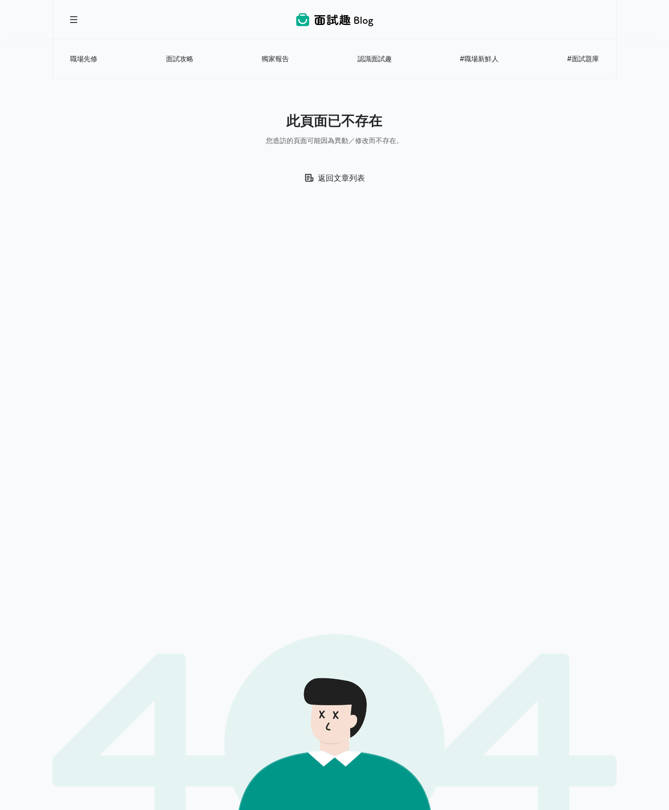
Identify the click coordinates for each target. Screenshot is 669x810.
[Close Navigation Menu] (74, 19)
